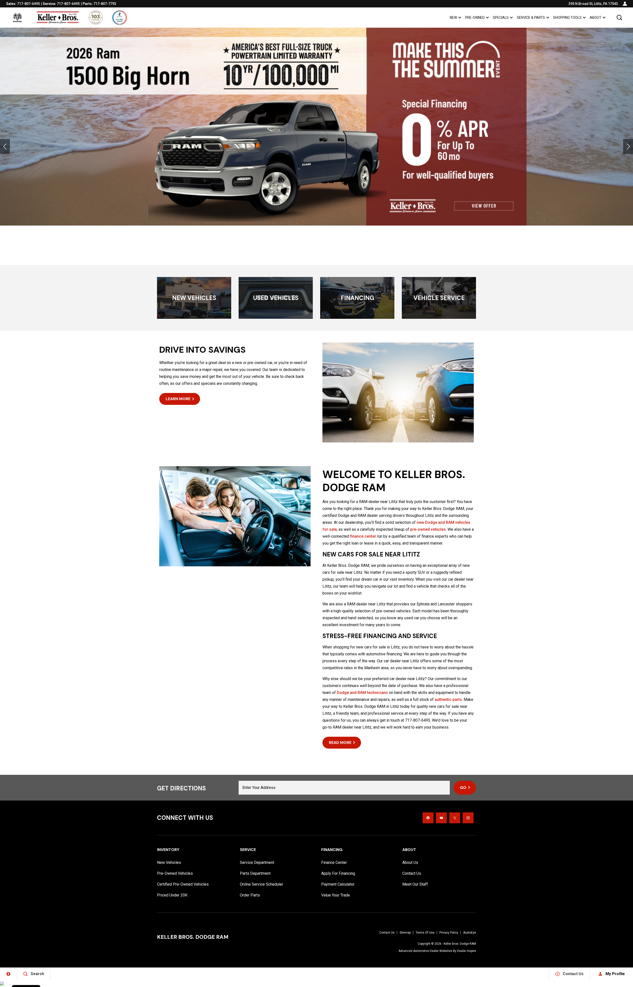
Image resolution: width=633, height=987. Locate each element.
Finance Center (334, 862)
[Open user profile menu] (624, 3)
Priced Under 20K (172, 895)
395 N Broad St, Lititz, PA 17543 (593, 4)
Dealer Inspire (466, 951)
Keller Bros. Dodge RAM (460, 943)
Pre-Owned (475, 18)
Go (463, 787)
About (595, 18)
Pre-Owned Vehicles (175, 873)
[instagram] (468, 817)
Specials (501, 18)
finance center (363, 536)
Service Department (257, 862)
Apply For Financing (338, 873)
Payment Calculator (338, 884)
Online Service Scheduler (261, 884)
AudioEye (469, 932)
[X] (454, 817)
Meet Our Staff (415, 884)
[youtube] (441, 817)
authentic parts (448, 699)
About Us (410, 862)
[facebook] (428, 817)
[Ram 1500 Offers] (316, 127)
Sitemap (405, 932)
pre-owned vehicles (428, 529)
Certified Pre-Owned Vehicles (183, 884)
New (453, 18)
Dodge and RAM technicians (362, 692)
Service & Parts (531, 18)
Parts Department (255, 873)
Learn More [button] (178, 398)
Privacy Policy (448, 932)
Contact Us (411, 873)
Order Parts (250, 895)
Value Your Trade (335, 895)
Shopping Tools (567, 18)
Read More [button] (340, 742)
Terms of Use (425, 932)
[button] (619, 17)
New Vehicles (169, 862)
